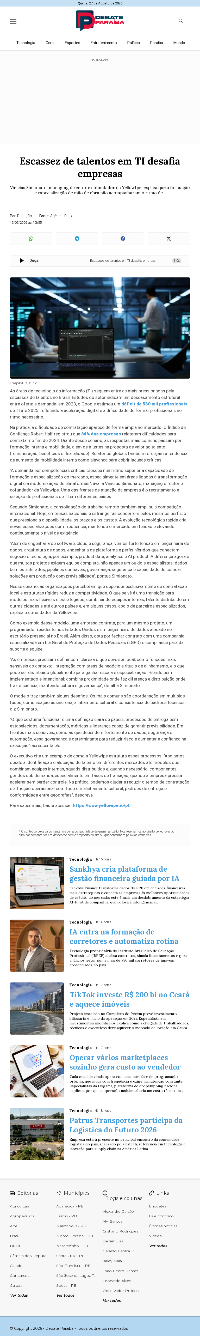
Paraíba (156, 42)
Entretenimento (104, 42)
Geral (50, 42)
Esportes (72, 42)
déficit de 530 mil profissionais (154, 403)
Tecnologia (25, 42)
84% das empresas (101, 433)
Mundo (179, 42)
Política (133, 42)
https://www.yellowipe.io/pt (101, 805)
